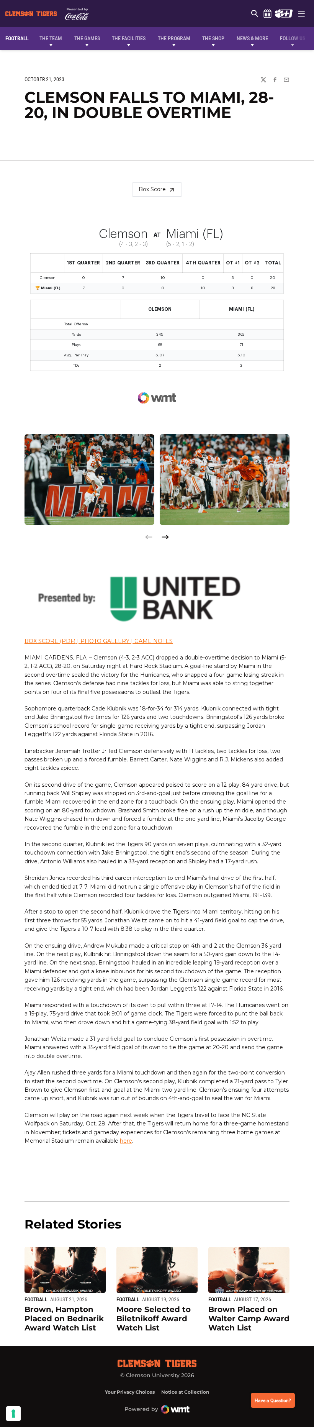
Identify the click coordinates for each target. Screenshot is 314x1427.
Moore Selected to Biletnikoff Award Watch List (153, 1318)
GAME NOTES (153, 641)
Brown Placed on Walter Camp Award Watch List (248, 1318)
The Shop (213, 38)
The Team (50, 38)
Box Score (152, 189)
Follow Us (292, 38)
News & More (252, 38)
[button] (165, 537)
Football (36, 1299)
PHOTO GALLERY (104, 641)
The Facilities (129, 38)
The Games (87, 38)
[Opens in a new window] (283, 13)
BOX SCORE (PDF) (50, 641)
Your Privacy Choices (130, 1392)
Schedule (267, 13)
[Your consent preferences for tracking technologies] (13, 1413)
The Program (174, 38)
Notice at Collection (185, 1392)
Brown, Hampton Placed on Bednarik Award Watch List (64, 1318)
